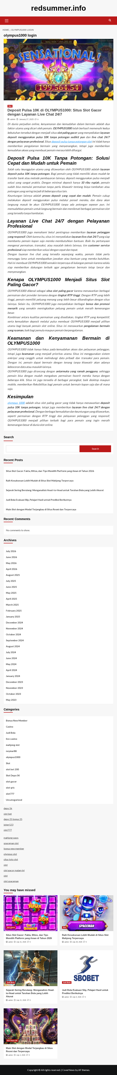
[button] (7, 20)
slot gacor (11, 781)
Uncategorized (14, 799)
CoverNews (68, 1069)
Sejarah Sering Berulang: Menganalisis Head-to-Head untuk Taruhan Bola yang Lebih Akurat (55, 490)
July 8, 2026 (76, 997)
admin (12, 119)
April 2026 (11, 569)
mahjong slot (13, 745)
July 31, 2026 (21, 942)
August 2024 (13, 646)
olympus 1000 (16, 402)
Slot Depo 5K (13, 775)
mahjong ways (11, 837)
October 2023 (13, 693)
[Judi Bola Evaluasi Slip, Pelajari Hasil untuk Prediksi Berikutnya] (86, 968)
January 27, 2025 (26, 119)
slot (6, 864)
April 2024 (11, 670)
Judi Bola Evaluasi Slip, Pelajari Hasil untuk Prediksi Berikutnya (38, 499)
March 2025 (12, 604)
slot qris (10, 787)
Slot (10, 106)
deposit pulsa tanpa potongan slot (71, 141)
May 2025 (11, 592)
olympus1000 (13, 757)
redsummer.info (58, 8)
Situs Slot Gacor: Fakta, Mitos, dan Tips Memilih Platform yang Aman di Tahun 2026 (50, 471)
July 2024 (11, 652)
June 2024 (11, 658)
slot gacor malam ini (14, 870)
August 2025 (13, 575)
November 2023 (14, 688)
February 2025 (14, 610)
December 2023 (14, 682)
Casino (9, 726)
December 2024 (14, 622)
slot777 (10, 793)
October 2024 (13, 634)
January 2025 (13, 616)
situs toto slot (11, 859)
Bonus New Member (16, 720)
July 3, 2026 (20, 1055)
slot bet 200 (12, 769)
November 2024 (14, 628)
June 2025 (11, 586)
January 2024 (13, 676)
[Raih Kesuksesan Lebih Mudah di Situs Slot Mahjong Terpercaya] (86, 913)
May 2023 (11, 699)
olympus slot (10, 854)
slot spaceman (11, 881)
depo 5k (8, 808)
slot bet (8, 813)
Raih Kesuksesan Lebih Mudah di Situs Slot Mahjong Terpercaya (39, 480)
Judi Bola (10, 732)
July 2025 (11, 581)
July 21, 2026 (21, 1000)
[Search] (110, 20)
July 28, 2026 (77, 942)
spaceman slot (11, 843)
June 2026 (11, 557)
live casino (11, 738)
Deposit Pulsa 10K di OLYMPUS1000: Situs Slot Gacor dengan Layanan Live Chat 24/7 (54, 112)
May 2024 (11, 664)
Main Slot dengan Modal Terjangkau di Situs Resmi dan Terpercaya (41, 509)
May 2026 (11, 563)
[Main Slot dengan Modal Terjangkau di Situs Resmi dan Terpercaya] (30, 1026)
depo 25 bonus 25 (13, 819)
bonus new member (14, 848)
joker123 (8, 824)
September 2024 (15, 640)
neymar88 (11, 751)
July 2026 (11, 551)
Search (9, 437)
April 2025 (11, 598)
